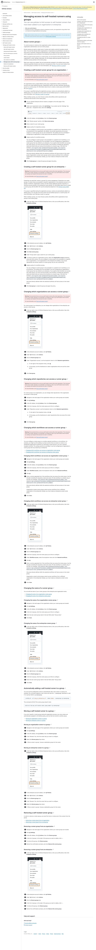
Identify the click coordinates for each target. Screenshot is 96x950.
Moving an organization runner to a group (36, 718)
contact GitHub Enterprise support (80, 8)
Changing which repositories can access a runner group (45, 379)
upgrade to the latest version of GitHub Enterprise (50, 8)
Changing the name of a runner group (38, 588)
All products (5, 6)
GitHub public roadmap (51, 36)
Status (47, 933)
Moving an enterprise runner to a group (35, 720)
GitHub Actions (6, 9)
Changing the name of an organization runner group (39, 594)
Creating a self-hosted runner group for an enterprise (44, 167)
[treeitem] (11, 13)
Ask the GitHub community (31, 923)
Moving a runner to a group (59, 65)
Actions (30, 88)
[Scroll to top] (93, 947)
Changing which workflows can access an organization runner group (43, 450)
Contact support (28, 925)
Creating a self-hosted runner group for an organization (45, 70)
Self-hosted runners (36, 12)
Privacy (43, 933)
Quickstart (5, 13)
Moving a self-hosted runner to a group (39, 711)
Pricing (51, 933)
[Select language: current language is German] (94, 2)
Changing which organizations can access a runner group (46, 292)
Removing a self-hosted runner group (38, 813)
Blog (63, 933)
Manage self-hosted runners (47, 12)
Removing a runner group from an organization (37, 820)
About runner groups (32, 42)
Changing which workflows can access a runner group (44, 428)
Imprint (35, 933)
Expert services (57, 933)
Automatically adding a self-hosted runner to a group (44, 688)
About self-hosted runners (41, 79)
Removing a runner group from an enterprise (37, 822)
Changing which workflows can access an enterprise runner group (42, 452)
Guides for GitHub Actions (8, 72)
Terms (39, 933)
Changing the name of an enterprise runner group (38, 596)
